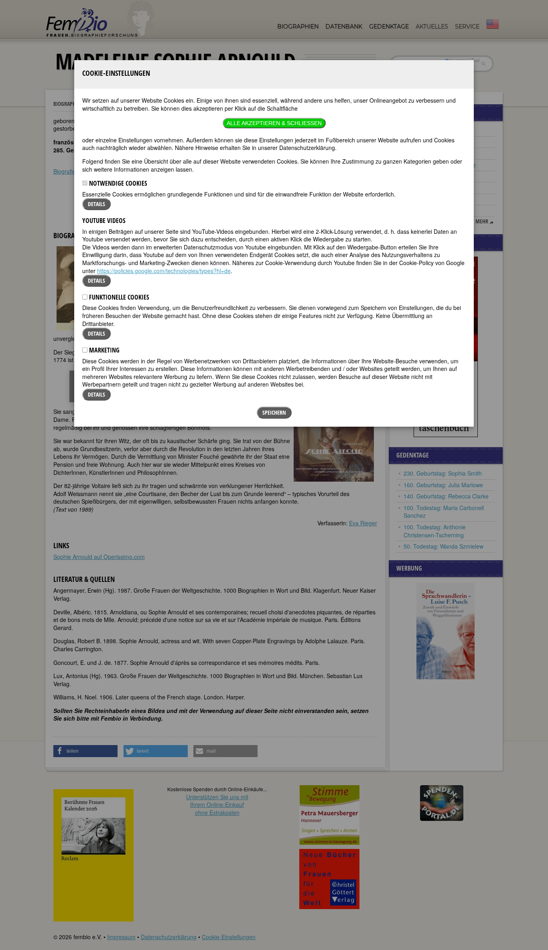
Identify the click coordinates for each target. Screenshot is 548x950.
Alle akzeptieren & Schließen (274, 123)
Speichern (274, 412)
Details (96, 204)
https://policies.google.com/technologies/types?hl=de (164, 271)
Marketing (103, 350)
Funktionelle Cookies (118, 297)
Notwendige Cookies (117, 183)
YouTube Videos (104, 220)
